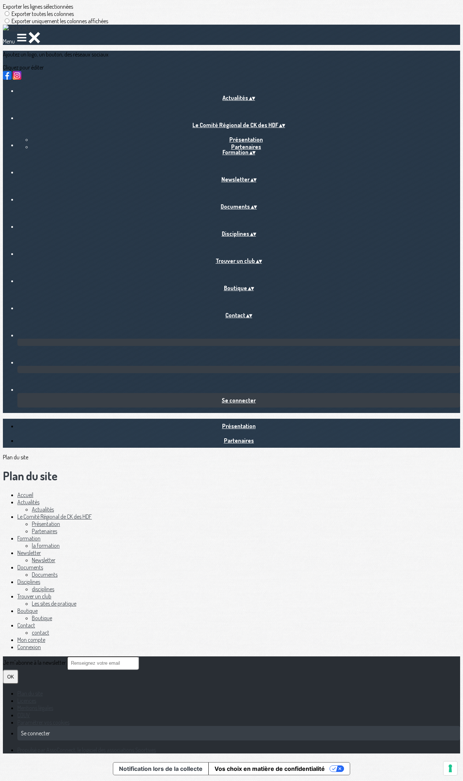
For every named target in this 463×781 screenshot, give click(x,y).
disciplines (43, 589)
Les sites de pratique (54, 603)
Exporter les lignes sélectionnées (38, 6)
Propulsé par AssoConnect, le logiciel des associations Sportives (86, 749)
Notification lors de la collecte (161, 768)
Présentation (246, 139)
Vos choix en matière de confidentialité (269, 768)
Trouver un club (34, 596)
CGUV (23, 715)
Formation (29, 538)
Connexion (29, 647)
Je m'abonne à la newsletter (35, 662)
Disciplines (28, 581)
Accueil (25, 494)
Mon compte (31, 639)
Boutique (27, 610)
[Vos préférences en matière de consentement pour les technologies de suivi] (450, 768)
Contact (26, 625)
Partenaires (246, 146)
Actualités (28, 502)
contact (40, 632)
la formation (46, 545)
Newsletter (29, 552)
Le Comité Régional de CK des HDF (54, 516)
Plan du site (30, 693)
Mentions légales (35, 707)
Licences (26, 700)
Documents (30, 567)
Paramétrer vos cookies (43, 722)
